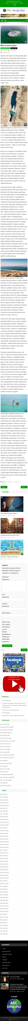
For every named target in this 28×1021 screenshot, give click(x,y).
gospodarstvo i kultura (7, 741)
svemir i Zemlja (5, 780)
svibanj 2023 (5, 858)
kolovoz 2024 (5, 830)
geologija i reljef (6, 732)
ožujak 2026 (5, 800)
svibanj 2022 (5, 892)
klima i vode (13, 48)
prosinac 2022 (5, 872)
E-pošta (5, 605)
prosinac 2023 (5, 841)
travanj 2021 (5, 928)
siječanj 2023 (5, 869)
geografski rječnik (6, 730)
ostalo (3, 760)
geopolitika (4, 735)
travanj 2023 (5, 861)
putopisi (4, 766)
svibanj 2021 (5, 925)
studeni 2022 (5, 875)
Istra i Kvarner (5, 743)
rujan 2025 (4, 808)
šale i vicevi (4, 769)
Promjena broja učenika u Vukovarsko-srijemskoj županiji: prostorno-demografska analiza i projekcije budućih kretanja (14, 705)
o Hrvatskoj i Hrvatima (7, 757)
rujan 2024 (4, 827)
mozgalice (4, 752)
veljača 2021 (5, 933)
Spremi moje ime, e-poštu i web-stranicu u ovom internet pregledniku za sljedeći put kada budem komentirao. (6, 631)
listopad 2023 (5, 847)
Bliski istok (10, 481)
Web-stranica (6, 613)
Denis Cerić (11, 559)
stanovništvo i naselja (7, 777)
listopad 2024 (5, 825)
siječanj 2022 (5, 903)
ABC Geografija (12, 50)
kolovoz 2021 (5, 917)
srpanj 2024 (5, 833)
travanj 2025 (5, 814)
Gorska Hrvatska (6, 738)
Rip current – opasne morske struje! (9, 556)
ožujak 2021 (5, 931)
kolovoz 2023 (5, 853)
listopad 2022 (5, 878)
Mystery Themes (15, 1019)
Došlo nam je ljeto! (6, 700)
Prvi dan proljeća (6, 712)
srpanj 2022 (5, 886)
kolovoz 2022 (5, 883)
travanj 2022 (5, 894)
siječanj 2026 (5, 802)
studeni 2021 (5, 908)
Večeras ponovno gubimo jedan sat (10, 710)
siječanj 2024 (5, 839)
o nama (7, 3)
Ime (5, 596)
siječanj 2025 (5, 819)
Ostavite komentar (6, 52)
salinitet (3, 483)
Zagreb (4, 782)
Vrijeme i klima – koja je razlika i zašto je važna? (13, 715)
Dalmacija (4, 724)
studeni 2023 (5, 844)
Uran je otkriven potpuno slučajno (9, 513)
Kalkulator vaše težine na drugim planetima (5, 487)
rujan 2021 (4, 914)
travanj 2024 (5, 836)
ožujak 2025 (5, 816)
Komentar (5, 578)
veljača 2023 (5, 866)
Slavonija (4, 771)
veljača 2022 (5, 900)
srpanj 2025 (5, 811)
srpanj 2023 (5, 855)
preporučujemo (5, 763)
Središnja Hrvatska (6, 774)
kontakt (21, 3)
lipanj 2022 (4, 889)
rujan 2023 (4, 850)
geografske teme (5, 48)
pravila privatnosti (14, 3)
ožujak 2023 (5, 864)
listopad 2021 (5, 911)
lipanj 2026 (4, 794)
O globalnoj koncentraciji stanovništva (10, 535)
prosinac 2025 (5, 805)
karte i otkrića (5, 746)
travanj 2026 (5, 797)
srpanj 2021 (5, 919)
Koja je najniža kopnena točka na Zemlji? (24, 487)
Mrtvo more (17, 481)
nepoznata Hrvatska (7, 755)
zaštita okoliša (5, 785)
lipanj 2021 (4, 922)
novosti (4, 948)
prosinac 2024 (5, 822)
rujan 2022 (4, 880)
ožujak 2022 (5, 897)
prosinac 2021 (5, 906)
